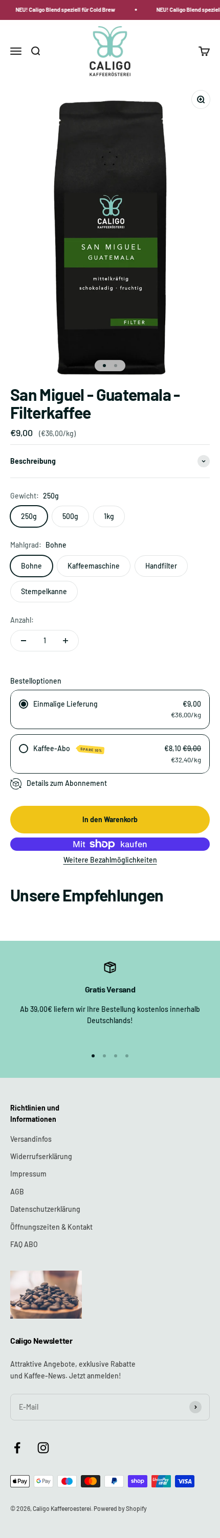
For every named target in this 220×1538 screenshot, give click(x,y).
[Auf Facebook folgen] (17, 1448)
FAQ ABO (24, 1244)
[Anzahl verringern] (23, 640)
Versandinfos (31, 1139)
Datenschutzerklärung (45, 1209)
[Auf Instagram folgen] (43, 1448)
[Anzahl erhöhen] (65, 640)
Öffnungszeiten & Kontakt (51, 1227)
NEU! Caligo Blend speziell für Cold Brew (64, 9)
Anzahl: (22, 620)
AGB (17, 1191)
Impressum (28, 1173)
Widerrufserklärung (41, 1156)
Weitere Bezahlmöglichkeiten (110, 859)
